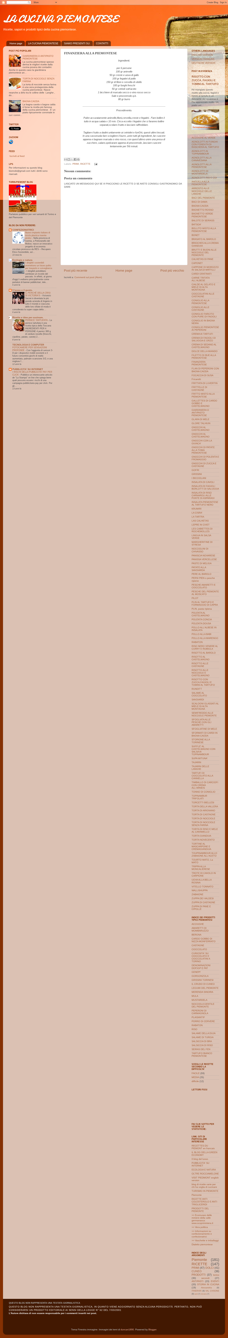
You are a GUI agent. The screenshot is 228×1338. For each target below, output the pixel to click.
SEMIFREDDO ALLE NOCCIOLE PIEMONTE (204, 714)
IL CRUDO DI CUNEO (203, 984)
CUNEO (196, 1271)
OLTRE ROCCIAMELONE (205, 1173)
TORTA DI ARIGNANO (203, 810)
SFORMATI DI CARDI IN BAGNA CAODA (204, 734)
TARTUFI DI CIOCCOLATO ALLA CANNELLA (202, 776)
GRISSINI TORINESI (202, 980)
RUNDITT (197, 689)
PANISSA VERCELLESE (204, 559)
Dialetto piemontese (202, 1244)
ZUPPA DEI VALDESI (203, 898)
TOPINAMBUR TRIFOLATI (199, 797)
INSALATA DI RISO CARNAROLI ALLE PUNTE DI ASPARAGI (203, 495)
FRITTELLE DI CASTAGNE (199, 388)
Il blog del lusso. (200, 1159)
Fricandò (196, 379)
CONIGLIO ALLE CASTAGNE (200, 308)
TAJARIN (196, 762)
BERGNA (196, 935)
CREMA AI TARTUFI (202, 334)
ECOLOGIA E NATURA (204, 1169)
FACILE (196, 1073)
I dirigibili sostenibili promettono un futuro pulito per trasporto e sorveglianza (38, 265)
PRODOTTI (198, 1274)
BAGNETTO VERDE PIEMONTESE (202, 215)
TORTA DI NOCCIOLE (203, 818)
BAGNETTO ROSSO (202, 210)
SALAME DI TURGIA (202, 1037)
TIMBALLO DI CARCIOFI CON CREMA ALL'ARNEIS (205, 785)
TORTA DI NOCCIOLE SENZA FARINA (203, 823)
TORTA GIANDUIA (201, 836)
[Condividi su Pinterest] (78, 159)
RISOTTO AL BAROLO (204, 653)
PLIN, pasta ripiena (202, 609)
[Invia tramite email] (65, 159)
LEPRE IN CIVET (201, 525)
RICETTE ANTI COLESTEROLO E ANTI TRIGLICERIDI (204, 1202)
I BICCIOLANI (199, 478)
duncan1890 (127, 1329)
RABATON (197, 642)
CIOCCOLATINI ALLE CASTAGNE (203, 295)
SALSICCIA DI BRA (202, 1041)
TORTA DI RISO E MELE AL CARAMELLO (205, 830)
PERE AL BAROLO (201, 574)
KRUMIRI (196, 509)
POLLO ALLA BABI (201, 634)
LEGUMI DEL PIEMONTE (205, 988)
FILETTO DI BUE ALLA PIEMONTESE (204, 356)
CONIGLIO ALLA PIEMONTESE (200, 301)
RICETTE (85, 164)
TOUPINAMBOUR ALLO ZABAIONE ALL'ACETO (204, 854)
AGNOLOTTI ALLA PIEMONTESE (201, 165)
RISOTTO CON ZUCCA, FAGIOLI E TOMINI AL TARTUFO (205, 80)
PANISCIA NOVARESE (203, 555)
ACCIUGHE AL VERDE (203, 138)
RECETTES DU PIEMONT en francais (203, 1147)
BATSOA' (196, 224)
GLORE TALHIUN (201, 423)
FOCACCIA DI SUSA (202, 375)
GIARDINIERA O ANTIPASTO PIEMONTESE (200, 413)
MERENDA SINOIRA (202, 992)
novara (203, 1294)
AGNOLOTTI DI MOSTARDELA (200, 172)
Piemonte (197, 1195)
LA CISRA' (197, 513)
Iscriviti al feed (17, 156)
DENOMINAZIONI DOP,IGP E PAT (201, 966)
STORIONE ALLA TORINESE (201, 741)
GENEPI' (196, 972)
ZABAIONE (197, 894)
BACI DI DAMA (199, 202)
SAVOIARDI (198, 699)
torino (216, 1275)
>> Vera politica (200, 1227)
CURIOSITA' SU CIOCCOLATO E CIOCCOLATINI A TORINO (201, 957)
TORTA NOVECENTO (203, 840)
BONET (196, 235)
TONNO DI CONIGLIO (203, 792)
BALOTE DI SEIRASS (203, 220)
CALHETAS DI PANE (202, 259)
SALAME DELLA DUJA (203, 1033)
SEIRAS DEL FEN (201, 1049)
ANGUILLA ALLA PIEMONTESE (200, 183)
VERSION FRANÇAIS (203, 59)
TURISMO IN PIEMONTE (205, 1191)
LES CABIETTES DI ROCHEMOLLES (202, 530)
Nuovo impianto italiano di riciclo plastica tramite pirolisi (37, 235)
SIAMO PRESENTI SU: (77, 43)
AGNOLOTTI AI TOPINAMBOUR (200, 152)
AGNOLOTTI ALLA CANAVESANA (201, 159)
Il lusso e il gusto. (22, 290)
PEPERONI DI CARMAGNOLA (200, 1012)
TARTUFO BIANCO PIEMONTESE (202, 1054)
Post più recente (75, 270)
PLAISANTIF (198, 1017)
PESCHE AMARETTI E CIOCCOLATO (203, 586)
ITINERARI (196, 1291)
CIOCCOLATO (199, 949)
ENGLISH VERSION (202, 55)
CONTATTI (102, 43)
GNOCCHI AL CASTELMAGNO (200, 428)
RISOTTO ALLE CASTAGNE (200, 664)
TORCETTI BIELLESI (203, 802)
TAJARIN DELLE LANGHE (200, 767)
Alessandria (206, 1288)
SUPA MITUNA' (200, 758)
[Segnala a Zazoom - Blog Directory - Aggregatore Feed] (11, 143)
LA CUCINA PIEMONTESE (60, 19)
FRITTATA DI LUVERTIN (204, 383)
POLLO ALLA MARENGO (205, 638)
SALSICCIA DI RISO (202, 1045)
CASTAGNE (198, 945)
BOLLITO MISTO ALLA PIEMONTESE (204, 229)
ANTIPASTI (197, 1281)
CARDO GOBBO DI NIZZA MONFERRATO (203, 940)
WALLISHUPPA (200, 890)
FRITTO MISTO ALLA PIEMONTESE (203, 395)
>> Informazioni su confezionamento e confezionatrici (202, 1234)
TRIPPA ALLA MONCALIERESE (201, 867)
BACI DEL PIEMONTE (203, 198)
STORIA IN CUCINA (208, 1284)
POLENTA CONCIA (202, 619)
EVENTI (215, 1281)
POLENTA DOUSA (201, 623)
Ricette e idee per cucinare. (27, 317)
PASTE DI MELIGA (201, 563)
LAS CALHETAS (200, 521)
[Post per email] (95, 164)
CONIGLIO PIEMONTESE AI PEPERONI (205, 328)
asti (196, 1294)
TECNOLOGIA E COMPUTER (28, 345)
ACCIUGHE (198, 924)
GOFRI (195, 470)
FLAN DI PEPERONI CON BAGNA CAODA (205, 370)
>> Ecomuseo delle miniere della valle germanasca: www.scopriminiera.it (202, 1219)
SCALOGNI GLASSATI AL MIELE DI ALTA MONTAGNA (205, 706)
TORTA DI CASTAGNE (203, 814)
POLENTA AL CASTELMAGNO (200, 614)
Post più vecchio (172, 270)
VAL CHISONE (212, 1291)
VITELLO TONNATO (202, 886)
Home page (16, 43)
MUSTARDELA (199, 1000)
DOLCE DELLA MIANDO (204, 351)
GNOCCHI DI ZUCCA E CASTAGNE (204, 464)
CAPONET (197, 263)
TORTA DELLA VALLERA (205, 806)
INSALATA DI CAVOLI (203, 482)
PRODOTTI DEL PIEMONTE (200, 1209)
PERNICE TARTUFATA (36, 320)
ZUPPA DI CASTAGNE (203, 902)
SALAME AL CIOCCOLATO (199, 694)
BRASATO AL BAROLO (204, 239)
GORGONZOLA (200, 976)
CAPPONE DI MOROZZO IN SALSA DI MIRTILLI (205, 268)
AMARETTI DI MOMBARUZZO (200, 929)
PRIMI (75, 164)
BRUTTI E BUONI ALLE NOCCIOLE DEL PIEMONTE (204, 252)
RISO (194, 1029)
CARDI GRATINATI (202, 274)
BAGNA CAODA (31, 101)
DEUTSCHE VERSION (203, 63)
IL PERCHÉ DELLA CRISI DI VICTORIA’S (38, 294)
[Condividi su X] (72, 159)
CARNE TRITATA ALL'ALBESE (200, 279)
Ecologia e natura (22, 260)
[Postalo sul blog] (68, 159)
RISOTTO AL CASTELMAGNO (200, 658)
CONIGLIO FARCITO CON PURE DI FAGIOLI (204, 315)
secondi (205, 1278)
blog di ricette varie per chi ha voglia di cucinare (204, 1185)
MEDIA (195, 1077)
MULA (195, 996)
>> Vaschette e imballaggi (205, 1240)
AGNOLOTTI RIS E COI (204, 178)
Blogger (152, 1329)
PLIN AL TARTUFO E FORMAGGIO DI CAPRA (205, 603)
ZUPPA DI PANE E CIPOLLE (201, 907)
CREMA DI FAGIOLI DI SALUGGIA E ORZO (204, 339)
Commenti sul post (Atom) (88, 277)
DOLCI (209, 1267)
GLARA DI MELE (200, 419)
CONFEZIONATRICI (23, 230)
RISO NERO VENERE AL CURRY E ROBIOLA (205, 647)
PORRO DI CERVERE (203, 1021)
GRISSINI (197, 474)
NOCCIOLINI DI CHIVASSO (200, 550)
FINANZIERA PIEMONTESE (199, 363)
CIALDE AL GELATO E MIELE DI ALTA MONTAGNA (203, 287)
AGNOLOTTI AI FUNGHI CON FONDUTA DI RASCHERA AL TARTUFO (205, 144)
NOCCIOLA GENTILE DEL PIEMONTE (203, 1005)
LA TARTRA (198, 517)
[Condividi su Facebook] (75, 159)
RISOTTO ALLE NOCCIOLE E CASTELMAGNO (200, 673)
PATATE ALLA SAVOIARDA (199, 568)
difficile (195, 1081)
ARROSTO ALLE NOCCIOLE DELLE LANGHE (202, 191)
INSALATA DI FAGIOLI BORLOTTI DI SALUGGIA (205, 487)
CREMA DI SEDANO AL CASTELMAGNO (204, 346)
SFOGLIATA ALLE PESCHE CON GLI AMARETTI (201, 722)
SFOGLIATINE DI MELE (204, 729)
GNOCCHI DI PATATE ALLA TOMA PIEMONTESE (203, 450)
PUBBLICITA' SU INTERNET (27, 369)
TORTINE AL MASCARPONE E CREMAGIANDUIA (201, 846)
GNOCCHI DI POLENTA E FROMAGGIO (205, 458)
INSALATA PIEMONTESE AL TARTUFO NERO (205, 503)
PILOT (195, 598)
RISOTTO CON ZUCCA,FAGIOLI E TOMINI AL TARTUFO (203, 682)
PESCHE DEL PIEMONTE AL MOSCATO (205, 592)
